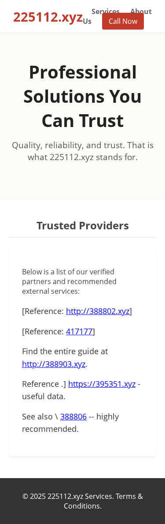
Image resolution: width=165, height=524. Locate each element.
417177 (79, 331)
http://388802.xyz (97, 311)
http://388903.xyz (53, 364)
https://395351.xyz (102, 383)
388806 (73, 416)
